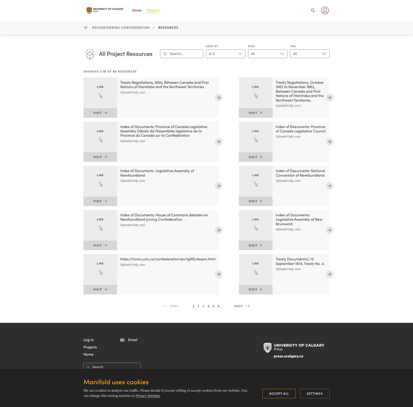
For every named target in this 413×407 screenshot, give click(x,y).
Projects (153, 10)
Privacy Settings (148, 395)
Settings (315, 393)
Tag (293, 46)
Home (137, 10)
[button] (88, 339)
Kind (251, 46)
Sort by (212, 46)
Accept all (279, 393)
